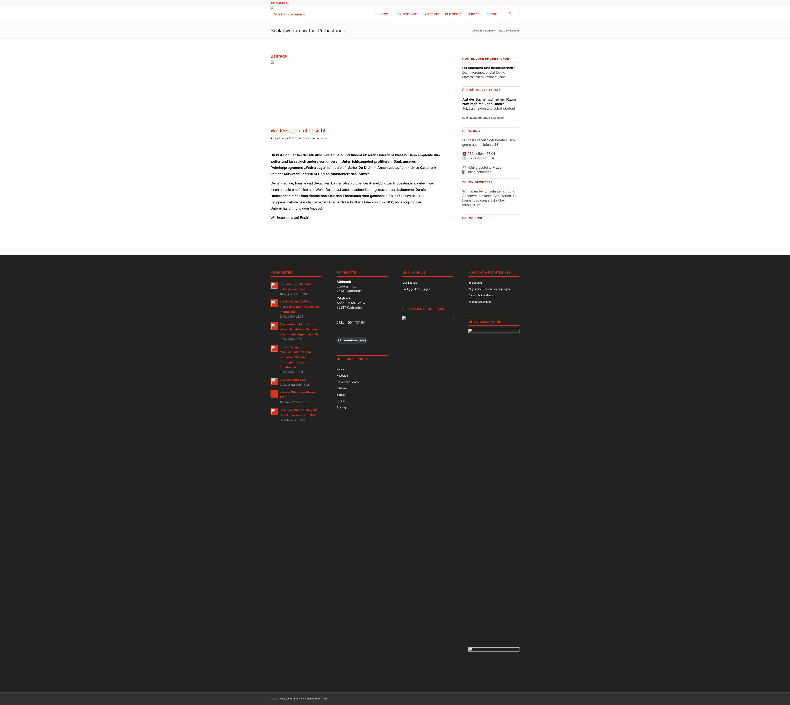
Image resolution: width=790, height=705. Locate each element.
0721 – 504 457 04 (351, 323)
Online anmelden (478, 172)
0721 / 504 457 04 (481, 154)
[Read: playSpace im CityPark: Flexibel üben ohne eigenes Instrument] (274, 303)
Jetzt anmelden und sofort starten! (488, 108)
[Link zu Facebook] (498, 3)
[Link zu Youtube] (510, 3)
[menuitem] (384, 14)
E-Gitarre (342, 388)
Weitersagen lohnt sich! (298, 131)
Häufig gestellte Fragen (485, 167)
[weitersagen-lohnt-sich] (356, 92)
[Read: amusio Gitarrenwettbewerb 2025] (274, 394)
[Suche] (510, 14)
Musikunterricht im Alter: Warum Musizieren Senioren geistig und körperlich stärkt (300, 329)
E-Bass (341, 394)
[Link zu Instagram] (504, 3)
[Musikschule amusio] (288, 14)
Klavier (341, 369)
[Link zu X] (516, 3)
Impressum (475, 282)
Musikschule (409, 282)
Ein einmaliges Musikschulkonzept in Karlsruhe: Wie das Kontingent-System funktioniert (295, 357)
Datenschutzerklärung (481, 295)
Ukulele (341, 401)
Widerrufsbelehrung (479, 301)
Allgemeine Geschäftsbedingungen (489, 289)
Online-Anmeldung (352, 340)
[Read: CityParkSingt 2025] (274, 381)
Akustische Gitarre (348, 382)
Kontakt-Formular (481, 158)
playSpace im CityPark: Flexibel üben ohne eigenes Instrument (299, 306)
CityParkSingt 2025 (293, 379)
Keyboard (342, 375)
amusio (322, 138)
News (305, 138)
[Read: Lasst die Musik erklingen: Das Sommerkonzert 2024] (274, 411)
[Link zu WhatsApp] (492, 3)
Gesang (341, 407)
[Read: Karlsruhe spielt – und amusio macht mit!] (274, 285)
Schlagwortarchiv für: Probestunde (308, 30)
